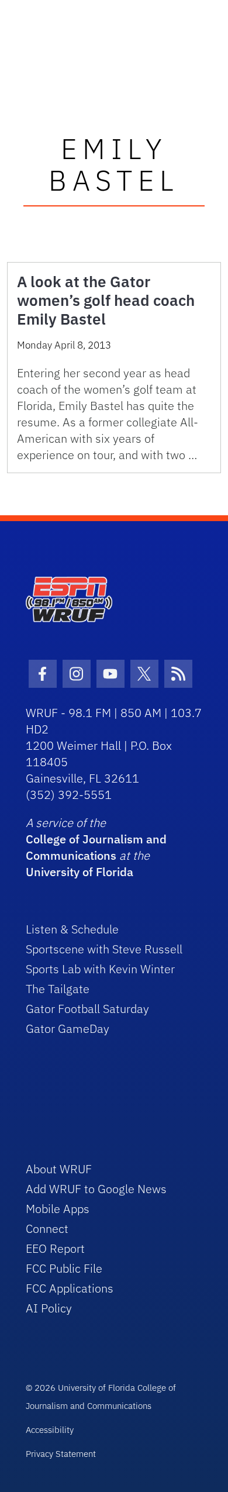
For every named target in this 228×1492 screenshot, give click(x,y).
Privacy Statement (61, 1453)
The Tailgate (57, 989)
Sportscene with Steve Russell (104, 949)
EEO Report (55, 1248)
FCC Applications (69, 1288)
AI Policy (49, 1308)
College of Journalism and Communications (96, 847)
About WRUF (59, 1169)
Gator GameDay (67, 1028)
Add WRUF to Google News (96, 1189)
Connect (47, 1228)
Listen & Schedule (72, 929)
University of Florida (79, 872)
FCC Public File (64, 1268)
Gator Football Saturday (87, 1009)
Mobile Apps (57, 1209)
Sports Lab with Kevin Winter (100, 969)
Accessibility (50, 1429)
